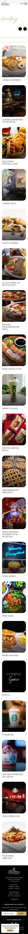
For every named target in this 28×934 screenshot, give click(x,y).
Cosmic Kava (9, 203)
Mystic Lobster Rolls (10, 449)
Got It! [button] (10, 930)
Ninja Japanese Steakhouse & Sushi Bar (10, 534)
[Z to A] (20, 29)
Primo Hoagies (10, 655)
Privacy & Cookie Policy (10, 928)
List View (25, 29)
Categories (5, 40)
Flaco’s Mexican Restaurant (11, 283)
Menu (22, 3)
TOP (25, 931)
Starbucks (8, 734)
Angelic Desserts (11, 80)
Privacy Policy (20, 927)
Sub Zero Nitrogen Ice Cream (12, 775)
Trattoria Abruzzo (8, 857)
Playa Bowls (9, 576)
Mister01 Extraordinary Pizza (11, 327)
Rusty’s (6, 695)
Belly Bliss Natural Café (10, 162)
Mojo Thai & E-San (12, 369)
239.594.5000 (15, 899)
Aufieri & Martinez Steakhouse (12, 120)
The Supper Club (11, 816)
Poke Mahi (7, 616)
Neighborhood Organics (10, 491)
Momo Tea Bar (10, 408)
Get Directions (15, 881)
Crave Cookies (10, 243)
